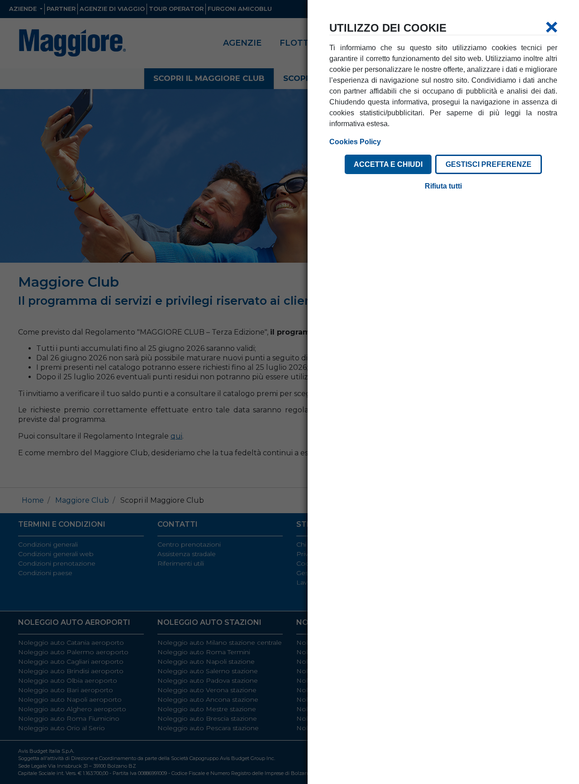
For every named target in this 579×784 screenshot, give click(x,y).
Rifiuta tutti (443, 186)
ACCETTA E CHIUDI (388, 164)
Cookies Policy (355, 142)
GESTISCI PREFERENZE (489, 164)
